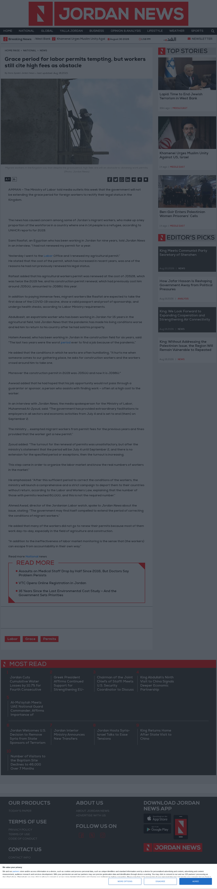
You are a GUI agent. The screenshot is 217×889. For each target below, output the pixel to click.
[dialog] (108, 876)
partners (16, 871)
